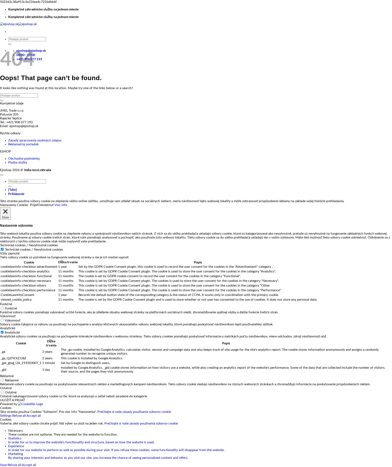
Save (4, 465)
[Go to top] (1, 175)
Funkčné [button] (6, 304)
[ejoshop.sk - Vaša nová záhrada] (18, 24)
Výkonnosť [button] (8, 316)
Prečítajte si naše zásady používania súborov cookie (134, 411)
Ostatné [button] (6, 388)
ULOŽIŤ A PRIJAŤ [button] (12, 400)
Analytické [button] (7, 328)
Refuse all (19, 415)
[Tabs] (12, 189)
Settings (6, 415)
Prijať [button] (34, 205)
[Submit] (9, 44)
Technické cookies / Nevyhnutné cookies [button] (29, 245)
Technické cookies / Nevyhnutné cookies (34, 249)
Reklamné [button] (7, 376)
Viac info (60, 205)
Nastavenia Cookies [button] (14, 205)
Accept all (34, 415)
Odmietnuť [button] (45, 205)
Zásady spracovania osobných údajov (34, 140)
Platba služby (17, 162)
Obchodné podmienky (24, 158)
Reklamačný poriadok (23, 144)
